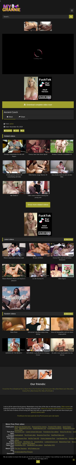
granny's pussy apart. (38, 412)
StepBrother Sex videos (35, 445)
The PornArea (37, 389)
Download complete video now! (39, 105)
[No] (74, 460)
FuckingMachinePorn (54, 428)
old (23, 130)
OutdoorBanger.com (39, 428)
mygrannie (9, 130)
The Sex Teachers (21, 448)
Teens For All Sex (65, 432)
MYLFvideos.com (33, 448)
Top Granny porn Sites (48, 389)
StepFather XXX (49, 445)
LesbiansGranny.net (51, 442)
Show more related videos (38, 205)
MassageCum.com (25, 428)
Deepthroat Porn (18, 389)
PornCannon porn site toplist (49, 416)
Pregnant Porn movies (39, 427)
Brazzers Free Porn (43, 435)
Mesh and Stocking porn (23, 427)
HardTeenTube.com (57, 435)
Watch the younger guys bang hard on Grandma (56, 408)
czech (17, 130)
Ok (38, 461)
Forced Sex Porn (8, 389)
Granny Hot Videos (28, 443)
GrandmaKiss (38, 442)
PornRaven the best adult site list (28, 416)
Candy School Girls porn (34, 432)
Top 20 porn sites (30, 435)
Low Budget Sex (62, 438)
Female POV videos (54, 427)
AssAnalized (19, 435)
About (10, 117)
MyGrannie (18, 442)
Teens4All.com (19, 432)
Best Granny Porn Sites (38, 391)
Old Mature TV (28, 442)
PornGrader (49, 391)
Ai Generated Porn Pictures (24, 452)
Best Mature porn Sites (63, 389)
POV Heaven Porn (21, 438)
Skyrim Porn (28, 389)
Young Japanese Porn (48, 438)
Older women (65, 406)
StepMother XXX (20, 445)
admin (12, 124)
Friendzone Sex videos (50, 432)
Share (23, 117)
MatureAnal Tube (64, 442)
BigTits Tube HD (33, 438)
